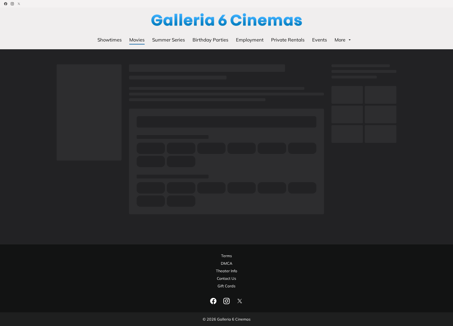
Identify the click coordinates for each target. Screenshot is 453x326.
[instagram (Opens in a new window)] (12, 4)
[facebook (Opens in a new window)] (6, 4)
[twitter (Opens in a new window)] (19, 4)
